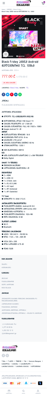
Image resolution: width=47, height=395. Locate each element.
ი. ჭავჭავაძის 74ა (10, 324)
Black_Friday (17, 10)
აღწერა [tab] (5, 101)
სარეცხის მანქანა (22, 367)
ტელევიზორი (35, 367)
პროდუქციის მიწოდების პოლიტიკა (14, 310)
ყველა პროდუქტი (8, 285)
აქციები (9, 10)
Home (3, 10)
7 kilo (4, 361)
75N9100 (19, 361)
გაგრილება (6, 364)
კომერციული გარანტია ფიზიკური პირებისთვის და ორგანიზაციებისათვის (19, 300)
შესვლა (4, 265)
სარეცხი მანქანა (8, 367)
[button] (6, 54)
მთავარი (5, 279)
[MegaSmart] (23, 3)
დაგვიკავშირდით (8, 282)
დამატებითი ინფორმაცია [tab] (13, 105)
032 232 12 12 (8, 331)
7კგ (25, 361)
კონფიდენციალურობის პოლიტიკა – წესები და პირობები (22, 313)
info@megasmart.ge (10, 334)
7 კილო (11, 361)
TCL (27, 88)
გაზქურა (15, 364)
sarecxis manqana (35, 361)
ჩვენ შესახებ (6, 288)
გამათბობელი (26, 364)
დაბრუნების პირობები (9, 307)
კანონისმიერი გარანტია (10, 304)
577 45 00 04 (8, 328)
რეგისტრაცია (6, 268)
